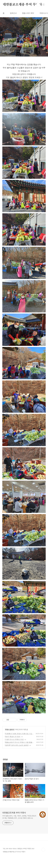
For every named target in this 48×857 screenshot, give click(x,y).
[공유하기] (11, 719)
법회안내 (13, 13)
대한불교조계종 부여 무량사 (22, 4)
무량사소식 (44, 13)
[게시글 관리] (14, 719)
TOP (43, 849)
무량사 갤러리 (9, 729)
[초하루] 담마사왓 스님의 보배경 (17, 745)
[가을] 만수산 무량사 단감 (14, 739)
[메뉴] (43, 4)
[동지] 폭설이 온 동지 (12, 736)
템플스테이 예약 (28, 13)
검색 (38, 4)
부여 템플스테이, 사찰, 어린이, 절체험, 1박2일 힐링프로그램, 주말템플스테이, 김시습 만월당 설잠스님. (19, 817)
